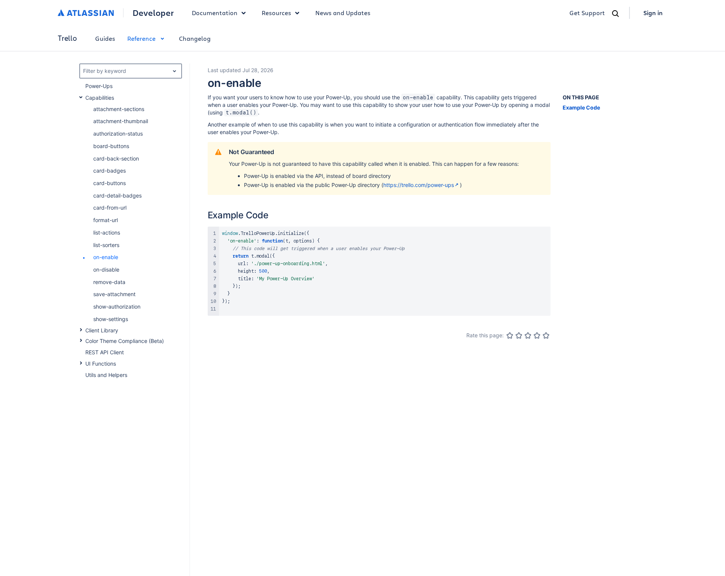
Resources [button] (276, 13)
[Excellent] (546, 335)
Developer (153, 13)
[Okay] (527, 335)
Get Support (587, 13)
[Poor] (518, 335)
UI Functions (100, 363)
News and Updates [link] (342, 13)
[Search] (615, 13)
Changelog (195, 38)
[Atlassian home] (86, 13)
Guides (105, 38)
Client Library (101, 330)
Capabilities (99, 97)
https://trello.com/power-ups (418, 185)
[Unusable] (509, 335)
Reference (141, 38)
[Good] (536, 335)
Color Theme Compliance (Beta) (124, 341)
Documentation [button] (215, 13)
